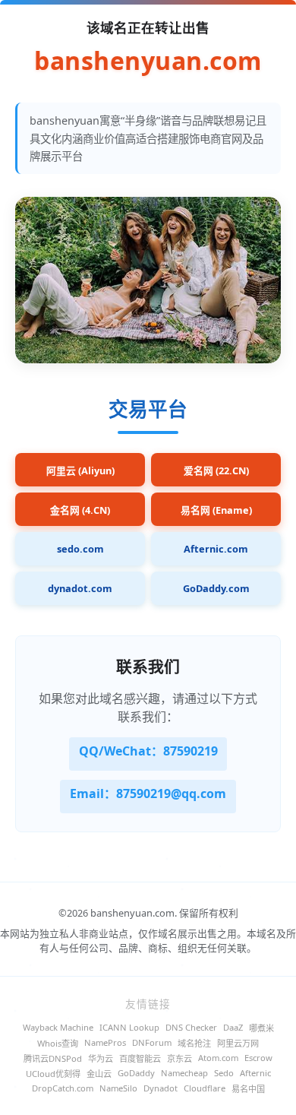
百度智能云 (140, 1058)
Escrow (258, 1057)
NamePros (105, 1042)
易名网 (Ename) (216, 510)
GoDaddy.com (216, 588)
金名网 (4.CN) (80, 510)
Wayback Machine (58, 1027)
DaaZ (233, 1027)
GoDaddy (136, 1073)
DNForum (152, 1042)
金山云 (99, 1073)
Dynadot (160, 1088)
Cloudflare (204, 1088)
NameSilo (118, 1088)
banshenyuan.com (148, 61)
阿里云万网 (238, 1043)
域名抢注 (194, 1043)
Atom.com (218, 1057)
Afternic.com (216, 549)
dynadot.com (80, 588)
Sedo (224, 1073)
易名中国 (248, 1088)
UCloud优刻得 (53, 1073)
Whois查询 (57, 1043)
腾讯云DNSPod (53, 1058)
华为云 (100, 1058)
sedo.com (80, 549)
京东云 (179, 1058)
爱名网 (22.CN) (216, 470)
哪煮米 (261, 1028)
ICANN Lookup (129, 1027)
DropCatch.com (62, 1088)
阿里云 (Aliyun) (80, 470)
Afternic (255, 1073)
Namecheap (184, 1073)
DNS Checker (191, 1027)
